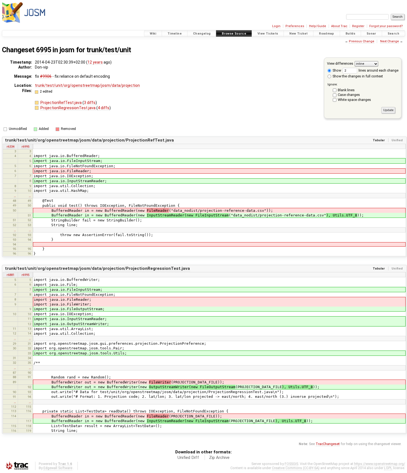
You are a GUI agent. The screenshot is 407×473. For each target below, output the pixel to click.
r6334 (10, 146)
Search (393, 33)
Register (358, 26)
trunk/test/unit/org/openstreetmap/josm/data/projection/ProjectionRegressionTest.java (97, 268)
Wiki (153, 33)
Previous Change (361, 41)
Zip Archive (219, 457)
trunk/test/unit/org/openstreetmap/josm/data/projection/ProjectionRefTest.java (89, 140)
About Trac (339, 26)
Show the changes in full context (357, 76)
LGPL (388, 468)
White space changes (354, 100)
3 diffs (90, 102)
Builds (350, 33)
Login (276, 26)
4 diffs (103, 108)
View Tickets (267, 33)
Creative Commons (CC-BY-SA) (296, 468)
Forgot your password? (386, 26)
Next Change (389, 41)
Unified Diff (188, 457)
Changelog (201, 33)
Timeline (175, 33)
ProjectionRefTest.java (61, 102)
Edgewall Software (57, 468)
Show (336, 70)
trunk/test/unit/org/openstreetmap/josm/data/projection (87, 85)
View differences (340, 63)
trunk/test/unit (108, 50)
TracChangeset (328, 444)
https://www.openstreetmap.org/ (379, 464)
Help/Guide (317, 26)
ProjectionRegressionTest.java (68, 108)
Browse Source (234, 33)
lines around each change (378, 70)
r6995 (25, 146)
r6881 (10, 275)
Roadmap (326, 33)
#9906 (45, 76)
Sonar (371, 33)
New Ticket (298, 33)
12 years (95, 62)
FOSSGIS (291, 464)
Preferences (294, 26)
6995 (43, 50)
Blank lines (346, 90)
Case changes (349, 95)
